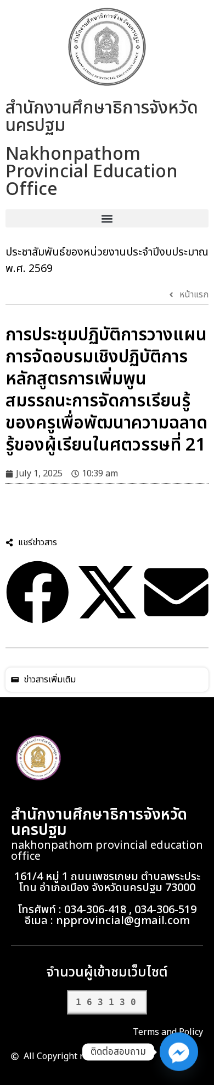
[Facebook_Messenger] (179, 1052)
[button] (107, 218)
